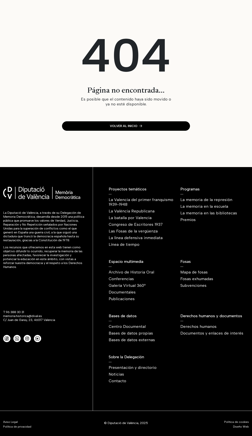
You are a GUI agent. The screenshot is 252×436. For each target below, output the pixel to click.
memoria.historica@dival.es (22, 316)
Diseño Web (241, 426)
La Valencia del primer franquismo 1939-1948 (141, 202)
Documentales (122, 292)
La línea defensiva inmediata (136, 237)
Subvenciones (193, 285)
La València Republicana (132, 211)
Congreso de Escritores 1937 (136, 224)
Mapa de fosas (194, 272)
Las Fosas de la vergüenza (133, 231)
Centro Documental (127, 326)
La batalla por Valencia (130, 217)
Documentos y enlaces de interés (211, 333)
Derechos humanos (198, 326)
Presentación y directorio (133, 367)
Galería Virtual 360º (127, 285)
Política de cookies (236, 422)
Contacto (117, 380)
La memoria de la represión (206, 199)
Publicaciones (122, 298)
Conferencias (121, 278)
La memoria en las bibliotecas (208, 213)
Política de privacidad (17, 426)
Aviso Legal (10, 422)
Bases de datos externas (132, 339)
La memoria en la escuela (204, 206)
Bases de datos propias (131, 333)
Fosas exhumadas (196, 278)
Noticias (116, 374)
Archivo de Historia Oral (131, 272)
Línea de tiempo (124, 244)
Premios (188, 219)
